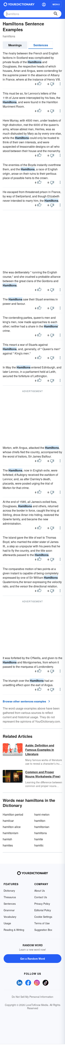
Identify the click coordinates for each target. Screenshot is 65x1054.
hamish (7, 839)
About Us (39, 890)
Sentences (40, 45)
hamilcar (8, 821)
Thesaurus (10, 897)
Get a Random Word (32, 958)
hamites (8, 845)
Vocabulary (10, 916)
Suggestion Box (43, 930)
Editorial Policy (42, 910)
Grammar (9, 910)
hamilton (39, 821)
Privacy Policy (42, 903)
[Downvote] (52, 84)
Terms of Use (42, 923)
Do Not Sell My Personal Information (32, 996)
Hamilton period (13, 814)
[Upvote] (39, 84)
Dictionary (9, 890)
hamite (38, 839)
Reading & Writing (14, 930)
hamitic (39, 845)
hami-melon (41, 814)
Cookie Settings (43, 916)
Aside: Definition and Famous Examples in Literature (39, 749)
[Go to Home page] (19, 4)
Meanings (15, 45)
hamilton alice (12, 827)
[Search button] (55, 14)
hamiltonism (10, 833)
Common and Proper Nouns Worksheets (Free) (42, 774)
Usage (7, 923)
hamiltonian (41, 827)
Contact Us (40, 897)
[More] (60, 84)
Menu (56, 4)
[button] (44, 4)
